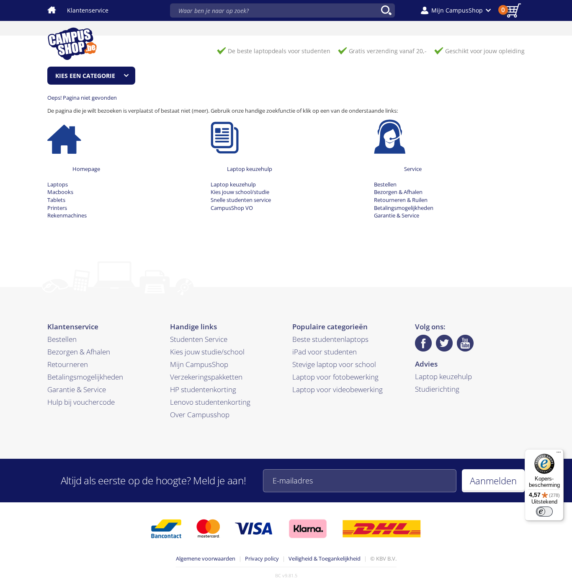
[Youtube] (465, 343)
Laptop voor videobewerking (337, 389)
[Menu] (559, 454)
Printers (57, 208)
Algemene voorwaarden (205, 558)
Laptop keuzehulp (249, 169)
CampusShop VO (232, 208)
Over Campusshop (199, 414)
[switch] (544, 512)
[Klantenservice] (389, 136)
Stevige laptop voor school (334, 364)
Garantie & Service (396, 215)
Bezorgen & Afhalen (398, 192)
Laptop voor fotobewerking (335, 377)
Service (413, 169)
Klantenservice (87, 10)
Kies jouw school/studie (240, 192)
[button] (455, 10)
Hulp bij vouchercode (81, 402)
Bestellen (385, 184)
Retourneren (67, 364)
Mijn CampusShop (199, 364)
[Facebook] (423, 343)
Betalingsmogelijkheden (403, 208)
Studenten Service (198, 339)
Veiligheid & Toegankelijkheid (325, 558)
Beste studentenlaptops (330, 339)
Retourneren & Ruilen (401, 200)
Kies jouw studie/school (207, 352)
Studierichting (437, 389)
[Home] (64, 136)
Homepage (86, 169)
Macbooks (60, 192)
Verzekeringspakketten (206, 377)
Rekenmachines (67, 215)
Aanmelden (493, 480)
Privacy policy (262, 558)
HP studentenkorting (203, 389)
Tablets (56, 200)
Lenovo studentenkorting (210, 402)
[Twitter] (444, 343)
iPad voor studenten (324, 352)
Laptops (57, 184)
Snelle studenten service (241, 200)
